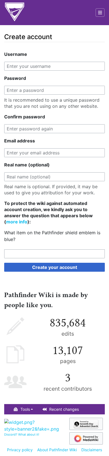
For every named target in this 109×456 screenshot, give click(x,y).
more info (16, 222)
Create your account (54, 267)
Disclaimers (91, 449)
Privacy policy (20, 449)
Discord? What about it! (21, 434)
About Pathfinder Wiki (57, 449)
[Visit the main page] (14, 12)
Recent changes (64, 409)
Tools (25, 409)
